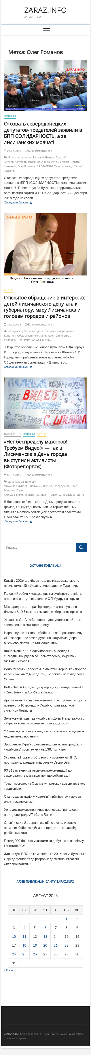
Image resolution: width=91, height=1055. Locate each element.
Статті (8, 290)
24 (14, 954)
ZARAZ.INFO (45, 10)
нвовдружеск (61, 486)
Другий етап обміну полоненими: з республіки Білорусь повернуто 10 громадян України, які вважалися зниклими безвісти (45, 705)
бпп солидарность (20, 157)
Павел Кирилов (14, 493)
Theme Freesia (50, 1034)
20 (45, 945)
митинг (47, 486)
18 (24, 945)
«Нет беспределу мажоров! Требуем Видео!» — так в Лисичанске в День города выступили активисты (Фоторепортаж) (35, 454)
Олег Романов (26, 166)
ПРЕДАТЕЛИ (44, 166)
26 (35, 954)
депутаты (21, 162)
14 (56, 936)
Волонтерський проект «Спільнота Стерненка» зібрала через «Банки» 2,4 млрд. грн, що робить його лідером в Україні (45, 674)
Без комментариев (40, 150)
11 (24, 936)
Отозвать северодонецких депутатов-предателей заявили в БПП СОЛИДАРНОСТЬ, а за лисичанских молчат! (43, 132)
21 (56, 945)
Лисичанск (62, 162)
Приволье (55, 494)
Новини (10, 116)
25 (24, 954)
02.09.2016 (13, 475)
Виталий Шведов (44, 157)
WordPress (67, 1034)
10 (14, 936)
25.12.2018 (13, 150)
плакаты (30, 494)
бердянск (14, 331)
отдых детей (44, 340)
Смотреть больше (27, 202)
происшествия (72, 494)
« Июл (8, 970)
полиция (41, 494)
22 (66, 945)
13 (45, 936)
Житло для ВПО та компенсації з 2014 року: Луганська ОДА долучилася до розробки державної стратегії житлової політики (45, 859)
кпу (53, 162)
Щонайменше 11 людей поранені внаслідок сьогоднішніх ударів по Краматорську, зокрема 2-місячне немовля (41, 656)
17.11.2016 (13, 324)
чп (83, 494)
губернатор (28, 331)
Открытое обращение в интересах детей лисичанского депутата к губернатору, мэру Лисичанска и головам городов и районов (44, 306)
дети (40, 331)
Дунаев (22, 486)
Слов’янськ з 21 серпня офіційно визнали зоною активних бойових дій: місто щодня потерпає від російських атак (40, 827)
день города (16, 481)
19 (35, 945)
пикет (19, 494)
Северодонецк (63, 166)
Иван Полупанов (39, 162)
